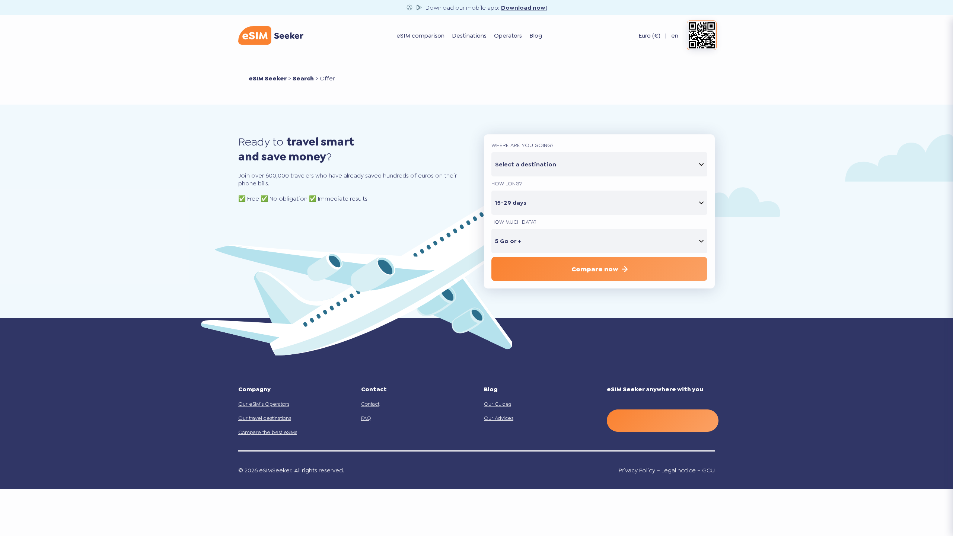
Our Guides (497, 404)
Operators (508, 35)
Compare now (594, 269)
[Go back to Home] (270, 35)
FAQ (366, 418)
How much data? (513, 221)
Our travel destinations (264, 418)
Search (303, 78)
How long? (506, 183)
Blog (535, 35)
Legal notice (679, 470)
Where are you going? (522, 145)
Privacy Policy (637, 470)
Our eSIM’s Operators (263, 404)
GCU (708, 470)
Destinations (469, 35)
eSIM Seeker (268, 78)
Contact (370, 404)
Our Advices (498, 418)
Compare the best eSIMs (267, 432)
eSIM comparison (420, 35)
